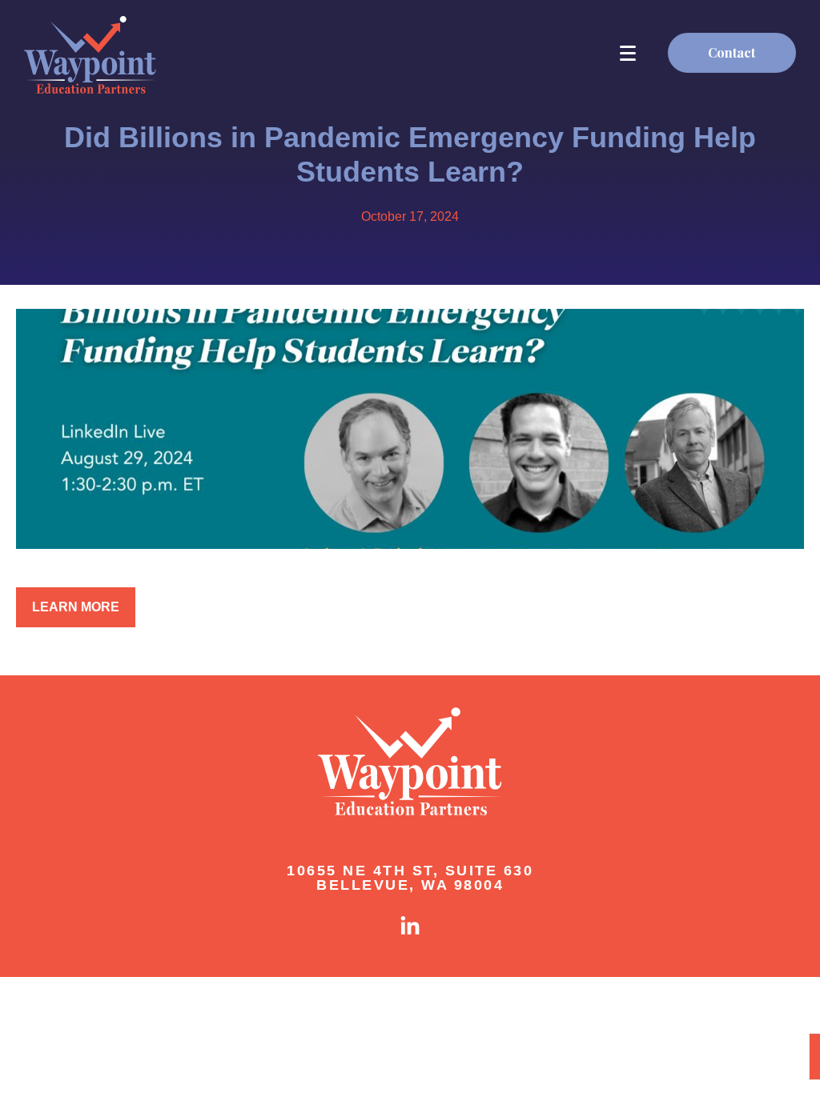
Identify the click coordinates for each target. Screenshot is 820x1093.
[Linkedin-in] (410, 926)
